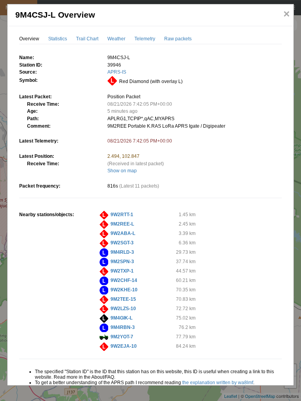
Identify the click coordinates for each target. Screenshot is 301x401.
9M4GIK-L (121, 318)
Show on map (122, 170)
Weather (116, 39)
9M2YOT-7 (122, 337)
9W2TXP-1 (122, 271)
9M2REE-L (122, 224)
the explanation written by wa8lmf (217, 382)
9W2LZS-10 (123, 308)
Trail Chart (87, 39)
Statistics (57, 39)
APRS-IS (116, 72)
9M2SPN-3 (122, 261)
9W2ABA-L (123, 233)
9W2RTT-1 (122, 214)
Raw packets (178, 39)
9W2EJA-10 (124, 346)
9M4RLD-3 (122, 252)
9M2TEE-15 (123, 299)
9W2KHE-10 (124, 290)
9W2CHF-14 (124, 280)
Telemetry (144, 39)
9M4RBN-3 (123, 327)
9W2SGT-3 (122, 243)
